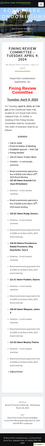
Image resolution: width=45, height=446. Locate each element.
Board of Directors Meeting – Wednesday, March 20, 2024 (22, 405)
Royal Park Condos (19, 64)
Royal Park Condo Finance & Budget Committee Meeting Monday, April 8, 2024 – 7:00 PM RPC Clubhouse (22, 419)
